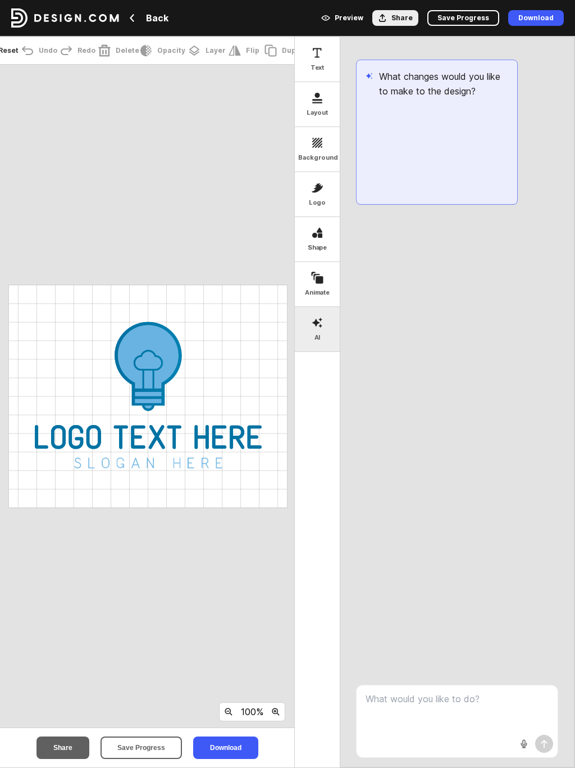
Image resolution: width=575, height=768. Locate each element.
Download (225, 748)
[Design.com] (65, 18)
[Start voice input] (524, 744)
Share (62, 748)
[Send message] (544, 743)
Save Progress (141, 748)
